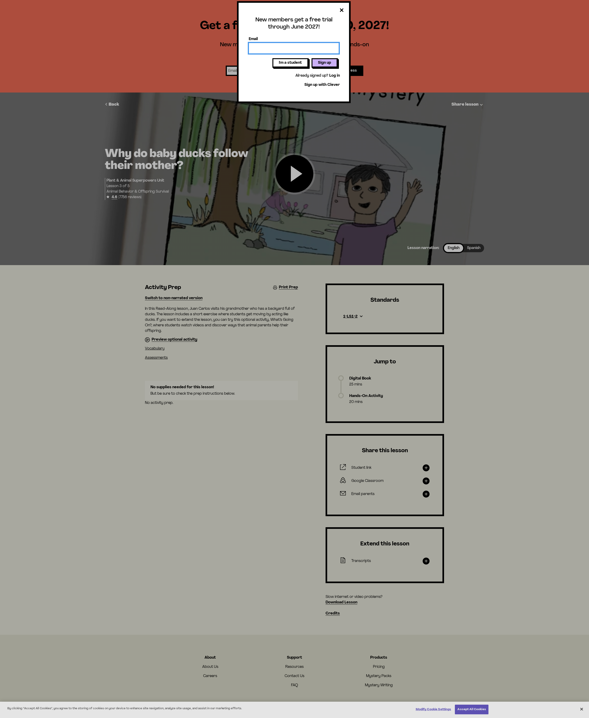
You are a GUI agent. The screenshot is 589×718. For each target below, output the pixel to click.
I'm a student (290, 63)
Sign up (324, 63)
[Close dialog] (342, 10)
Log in (334, 76)
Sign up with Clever (322, 85)
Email (253, 39)
